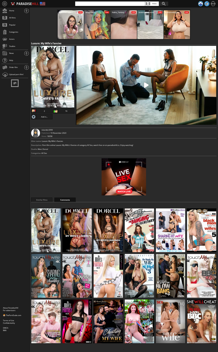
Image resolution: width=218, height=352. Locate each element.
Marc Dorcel (43, 149)
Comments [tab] (65, 200)
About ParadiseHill (10, 308)
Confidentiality (9, 323)
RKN (4, 330)
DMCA (5, 328)
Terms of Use (8, 320)
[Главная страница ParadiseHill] (25, 4)
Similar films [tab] (41, 200)
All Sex (44, 153)
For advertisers (9, 310)
